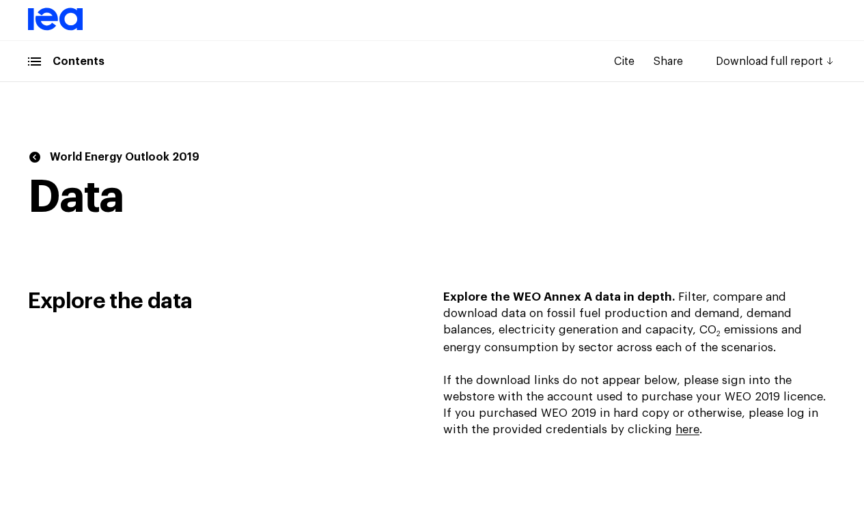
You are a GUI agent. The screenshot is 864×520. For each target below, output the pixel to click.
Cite (624, 61)
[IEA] (55, 28)
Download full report (769, 61)
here (687, 429)
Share (668, 61)
